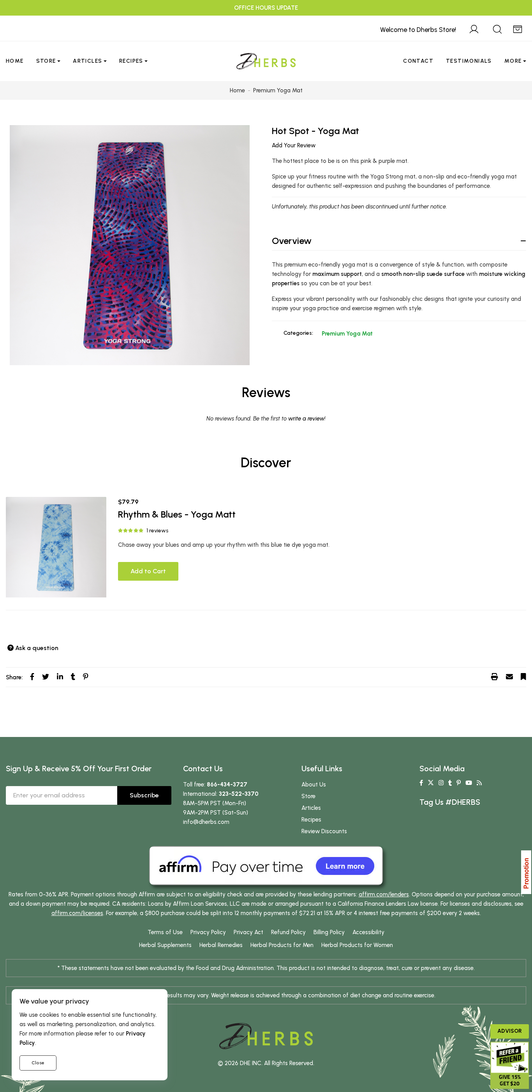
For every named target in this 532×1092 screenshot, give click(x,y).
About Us (313, 784)
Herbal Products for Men (282, 945)
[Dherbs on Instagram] (441, 782)
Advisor (509, 1031)
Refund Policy (288, 932)
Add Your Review (293, 145)
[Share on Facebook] (32, 677)
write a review (306, 418)
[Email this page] (509, 677)
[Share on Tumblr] (73, 677)
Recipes (131, 61)
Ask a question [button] (36, 648)
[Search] (497, 28)
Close (38, 1062)
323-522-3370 (239, 793)
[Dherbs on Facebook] (421, 782)
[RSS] (479, 782)
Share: (14, 677)
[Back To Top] (510, 21)
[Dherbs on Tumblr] (450, 782)
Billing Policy (329, 932)
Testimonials (469, 61)
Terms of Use (165, 932)
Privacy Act (248, 932)
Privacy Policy (208, 932)
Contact (418, 61)
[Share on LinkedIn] (60, 677)
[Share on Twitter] (45, 677)
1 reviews (157, 530)
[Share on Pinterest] (85, 677)
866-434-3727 (227, 784)
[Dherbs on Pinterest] (458, 782)
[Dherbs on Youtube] (468, 782)
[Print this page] (494, 677)
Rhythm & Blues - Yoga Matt (177, 514)
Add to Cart (148, 571)
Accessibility (368, 932)
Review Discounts (324, 831)
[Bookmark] (523, 677)
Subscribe (144, 795)
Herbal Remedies (221, 945)
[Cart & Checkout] (517, 28)
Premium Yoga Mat (347, 333)
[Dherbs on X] (431, 782)
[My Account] (474, 28)
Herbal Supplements (165, 945)
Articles (87, 61)
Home (15, 61)
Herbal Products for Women (357, 945)
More (513, 61)
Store (46, 61)
